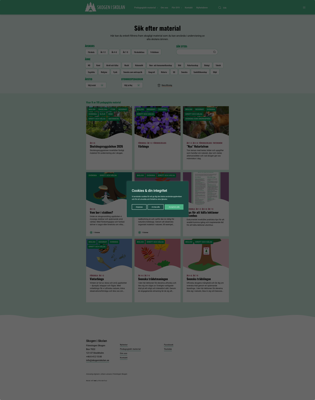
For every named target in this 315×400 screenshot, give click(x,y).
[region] (157, 200)
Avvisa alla (156, 207)
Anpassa (139, 207)
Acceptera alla (174, 207)
